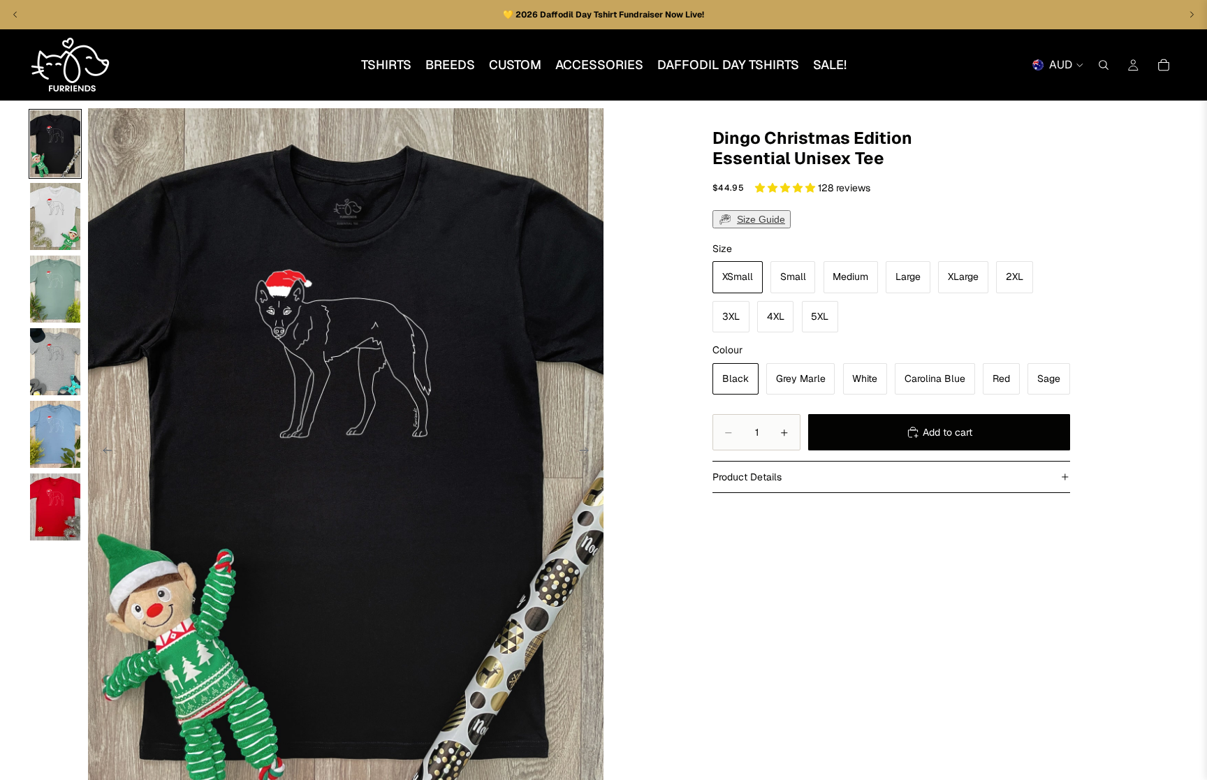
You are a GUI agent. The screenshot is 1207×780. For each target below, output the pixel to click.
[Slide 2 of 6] (55, 216)
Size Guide (761, 219)
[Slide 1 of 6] (55, 143)
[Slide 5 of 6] (55, 434)
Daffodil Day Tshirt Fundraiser (602, 14)
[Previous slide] (103, 452)
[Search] (1103, 65)
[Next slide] (588, 452)
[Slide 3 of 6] (55, 289)
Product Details (747, 477)
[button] (786, 188)
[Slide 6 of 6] (55, 506)
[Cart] (1163, 65)
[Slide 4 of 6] (55, 361)
